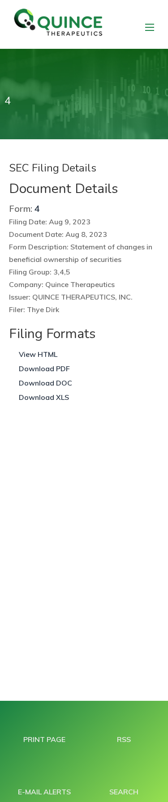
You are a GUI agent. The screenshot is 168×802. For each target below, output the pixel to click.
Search (123, 791)
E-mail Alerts (44, 791)
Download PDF (44, 368)
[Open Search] (149, 27)
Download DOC (45, 382)
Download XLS (44, 397)
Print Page (44, 739)
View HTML (38, 354)
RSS (124, 739)
